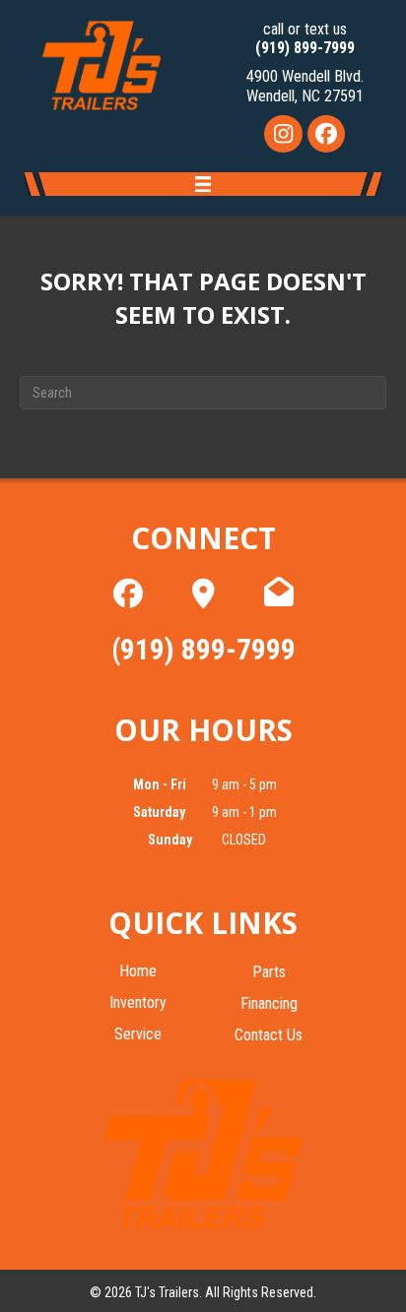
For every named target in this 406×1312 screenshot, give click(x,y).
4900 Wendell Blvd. (305, 76)
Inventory (138, 1003)
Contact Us (269, 1036)
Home (138, 972)
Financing (269, 1004)
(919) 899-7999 (305, 47)
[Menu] (203, 186)
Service (138, 1035)
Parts (269, 973)
